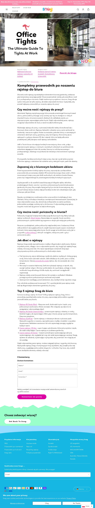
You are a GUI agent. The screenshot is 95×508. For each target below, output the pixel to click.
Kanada (72, 459)
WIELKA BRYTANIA (76, 450)
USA (71, 453)
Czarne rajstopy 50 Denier (29, 333)
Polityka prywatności (33, 453)
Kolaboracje (52, 450)
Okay (47, 503)
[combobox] (87, 506)
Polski (87, 506)
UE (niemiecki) (75, 446)
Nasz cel (29, 446)
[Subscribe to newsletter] (89, 474)
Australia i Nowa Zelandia (78, 456)
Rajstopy (16, 7)
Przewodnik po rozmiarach (13, 446)
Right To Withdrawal (55, 453)
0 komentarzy (34, 81)
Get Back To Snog (17, 421)
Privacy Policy (71, 498)
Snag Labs (8, 453)
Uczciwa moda (31, 443)
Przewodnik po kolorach (13, 450)
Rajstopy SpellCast (26, 318)
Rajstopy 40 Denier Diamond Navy (32, 311)
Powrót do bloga (68, 73)
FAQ (6, 443)
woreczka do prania (42, 261)
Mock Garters (35, 218)
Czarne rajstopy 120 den (28, 328)
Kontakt (51, 443)
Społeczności (53, 446)
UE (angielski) (75, 443)
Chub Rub (27, 7)
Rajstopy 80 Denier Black (28, 304)
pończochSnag (30, 232)
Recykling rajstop (32, 450)
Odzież (15, 11)
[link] (83, 9)
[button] (6, 9)
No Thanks (76, 503)
